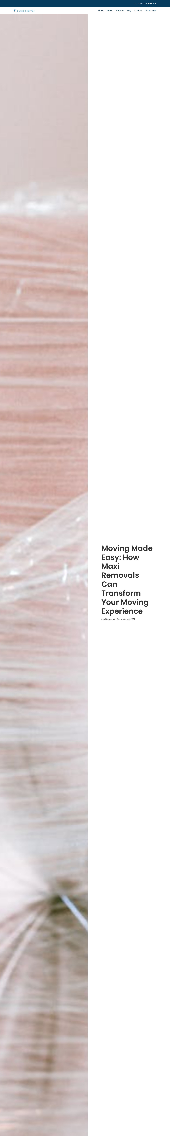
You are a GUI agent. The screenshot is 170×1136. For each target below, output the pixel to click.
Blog (129, 10)
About (110, 10)
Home (101, 10)
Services (120, 10)
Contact (138, 10)
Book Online (151, 10)
